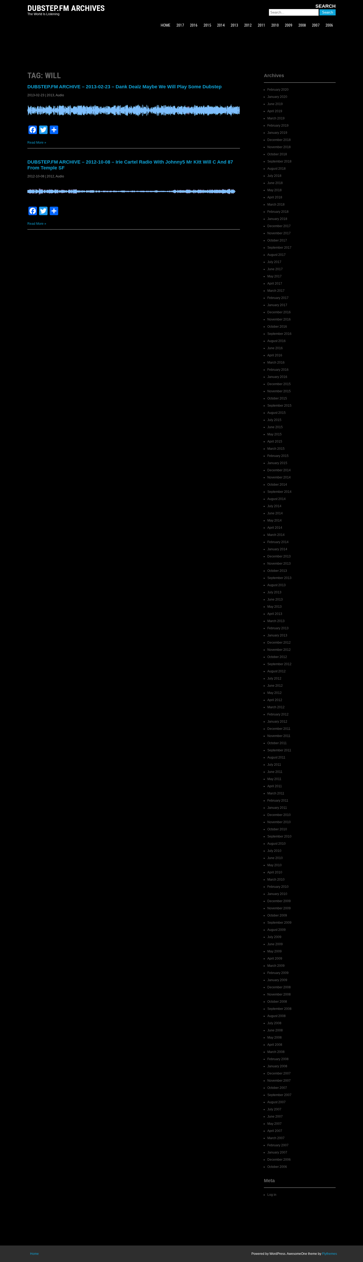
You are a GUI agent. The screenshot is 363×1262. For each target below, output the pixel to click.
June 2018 (275, 183)
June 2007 (275, 1116)
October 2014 (277, 484)
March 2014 (276, 535)
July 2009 (274, 937)
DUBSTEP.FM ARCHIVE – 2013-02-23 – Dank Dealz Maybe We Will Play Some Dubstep (124, 86)
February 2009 (278, 973)
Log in (271, 1195)
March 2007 (276, 1138)
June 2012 (275, 686)
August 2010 (276, 844)
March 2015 (276, 449)
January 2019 (277, 133)
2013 (234, 25)
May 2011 (274, 779)
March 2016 (276, 362)
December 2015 (279, 384)
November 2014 (279, 477)
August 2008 (276, 1016)
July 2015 (274, 420)
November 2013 (279, 563)
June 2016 (275, 348)
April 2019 (274, 111)
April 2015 (274, 441)
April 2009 (274, 958)
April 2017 (274, 283)
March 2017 (276, 291)
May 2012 (274, 693)
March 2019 (276, 118)
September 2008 (279, 1009)
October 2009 (277, 915)
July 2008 (274, 1023)
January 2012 (277, 721)
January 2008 (277, 1066)
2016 (193, 25)
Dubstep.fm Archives (66, 8)
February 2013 (278, 628)
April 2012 (274, 700)
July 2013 (274, 592)
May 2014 (274, 520)
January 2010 (277, 894)
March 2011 (275, 793)
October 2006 (277, 1167)
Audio (60, 95)
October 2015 (277, 398)
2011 (261, 25)
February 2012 (278, 714)
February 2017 (278, 298)
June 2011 (274, 772)
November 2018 (279, 147)
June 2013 (275, 599)
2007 (315, 25)
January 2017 (277, 305)
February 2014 (278, 542)
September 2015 (279, 405)
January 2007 (277, 1152)
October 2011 (277, 743)
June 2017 (275, 269)
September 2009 (279, 922)
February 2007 (278, 1145)
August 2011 (276, 757)
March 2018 (276, 204)
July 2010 (274, 851)
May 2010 (274, 865)
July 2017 (274, 262)
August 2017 (276, 255)
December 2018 (279, 140)
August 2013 (276, 585)
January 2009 (277, 980)
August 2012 (276, 671)
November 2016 (279, 319)
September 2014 (279, 492)
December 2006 (279, 1159)
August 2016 (276, 341)
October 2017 (277, 240)
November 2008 (279, 994)
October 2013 (277, 571)
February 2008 (278, 1059)
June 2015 (275, 427)
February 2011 (277, 800)
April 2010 (274, 872)
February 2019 (278, 125)
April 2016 (274, 355)
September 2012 (279, 664)
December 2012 (279, 642)
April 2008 (274, 1045)
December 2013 (279, 556)
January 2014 (277, 549)
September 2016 (279, 334)
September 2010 (279, 836)
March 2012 (276, 707)
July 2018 (274, 176)
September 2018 (279, 161)
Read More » (36, 142)
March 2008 (276, 1052)
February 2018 (278, 212)
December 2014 (279, 470)
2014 (221, 25)
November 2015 (279, 391)
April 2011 (274, 786)
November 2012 (279, 650)
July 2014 (274, 506)
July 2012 (274, 678)
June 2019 (275, 104)
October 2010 (277, 829)
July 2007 (274, 1109)
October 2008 (277, 1001)
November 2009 (279, 908)
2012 (248, 25)
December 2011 (278, 729)
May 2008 (274, 1037)
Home (34, 1254)
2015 (207, 25)
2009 (288, 25)
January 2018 (277, 219)
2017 (180, 25)
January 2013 (277, 635)
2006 (329, 25)
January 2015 (277, 463)
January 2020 (277, 97)
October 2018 (277, 154)
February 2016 (278, 370)
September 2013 (279, 578)
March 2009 (276, 966)
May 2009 (274, 951)
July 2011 (274, 765)
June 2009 (275, 944)
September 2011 (279, 750)
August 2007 (276, 1102)
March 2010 (276, 879)
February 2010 (278, 887)
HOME (165, 25)
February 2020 (278, 89)
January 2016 (277, 377)
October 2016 (277, 326)
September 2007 (279, 1095)
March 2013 (276, 621)
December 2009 (279, 901)
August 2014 (276, 499)
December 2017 (279, 226)
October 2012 (277, 657)
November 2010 (279, 822)
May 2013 (274, 607)
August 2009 (276, 930)
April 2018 (274, 197)
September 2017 (279, 247)
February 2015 (278, 456)
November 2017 (279, 233)
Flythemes (329, 1254)
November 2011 (278, 736)
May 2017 (274, 276)
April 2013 (274, 614)
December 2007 (279, 1073)
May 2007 (274, 1124)
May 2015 (274, 434)
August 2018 (276, 168)
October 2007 (277, 1088)
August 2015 (276, 413)
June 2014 (275, 513)
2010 (275, 25)
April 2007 (274, 1131)
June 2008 (275, 1030)
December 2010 (279, 815)
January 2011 (277, 808)
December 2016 (279, 312)
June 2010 (275, 858)
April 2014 (274, 528)
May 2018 (274, 190)
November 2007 (279, 1080)
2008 (302, 25)
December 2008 (279, 987)
